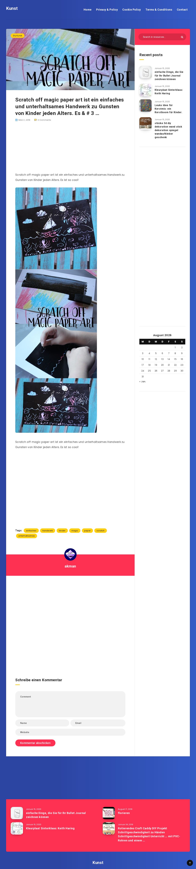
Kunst (12, 8)
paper (87, 530)
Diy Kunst (17, 35)
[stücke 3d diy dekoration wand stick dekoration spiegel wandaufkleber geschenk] (145, 123)
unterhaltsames (26, 535)
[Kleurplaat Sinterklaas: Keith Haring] (145, 90)
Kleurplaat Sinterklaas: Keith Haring (169, 91)
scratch (100, 530)
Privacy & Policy (107, 9)
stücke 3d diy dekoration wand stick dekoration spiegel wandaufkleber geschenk (168, 130)
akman (70, 566)
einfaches (31, 530)
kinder (62, 530)
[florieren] (109, 813)
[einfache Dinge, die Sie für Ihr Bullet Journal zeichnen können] (145, 72)
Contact (182, 9)
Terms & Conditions (158, 9)
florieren (124, 813)
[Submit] (182, 37)
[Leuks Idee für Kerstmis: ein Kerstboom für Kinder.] (145, 105)
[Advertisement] (70, 149)
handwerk (47, 530)
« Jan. (142, 381)
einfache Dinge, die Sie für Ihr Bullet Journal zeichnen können (169, 75)
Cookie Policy (131, 9)
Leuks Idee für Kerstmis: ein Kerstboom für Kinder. (168, 109)
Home (88, 9)
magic (75, 530)
